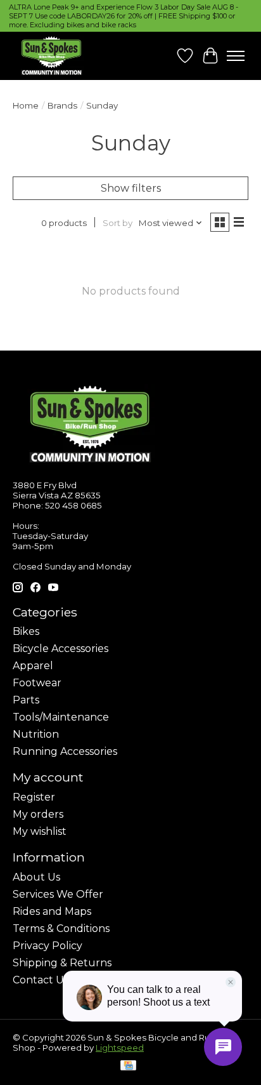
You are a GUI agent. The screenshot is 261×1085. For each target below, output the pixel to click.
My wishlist (40, 831)
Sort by (117, 223)
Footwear (37, 683)
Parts (26, 700)
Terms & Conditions (61, 928)
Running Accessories (65, 751)
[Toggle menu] (235, 56)
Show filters (131, 188)
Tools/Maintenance (61, 717)
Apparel (33, 666)
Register (34, 797)
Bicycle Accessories (60, 648)
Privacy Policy (47, 946)
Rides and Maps (52, 911)
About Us (36, 877)
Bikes (26, 631)
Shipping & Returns (62, 963)
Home (26, 105)
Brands (62, 105)
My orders (38, 814)
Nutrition (36, 734)
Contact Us (40, 980)
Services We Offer (58, 894)
